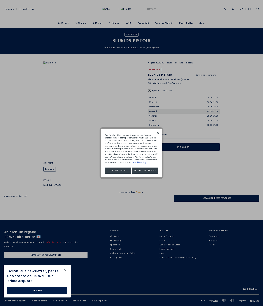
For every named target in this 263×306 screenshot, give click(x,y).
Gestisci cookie (118, 170)
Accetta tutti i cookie (145, 170)
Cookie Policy (139, 162)
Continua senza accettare (158, 133)
